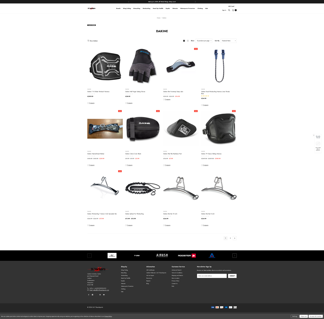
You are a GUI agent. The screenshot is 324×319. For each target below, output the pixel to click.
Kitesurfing (123, 273)
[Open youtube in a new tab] (104, 294)
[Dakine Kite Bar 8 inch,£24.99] (219, 189)
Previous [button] (129, 2)
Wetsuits (123, 283)
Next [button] (195, 2)
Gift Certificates (150, 270)
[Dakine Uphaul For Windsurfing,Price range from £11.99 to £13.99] (143, 189)
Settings (294, 316)
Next (235, 238)
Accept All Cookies (315, 316)
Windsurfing (124, 275)
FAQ (173, 286)
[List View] (188, 41)
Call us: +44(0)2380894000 (98, 288)
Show (192, 41)
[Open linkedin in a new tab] (92, 294)
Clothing (123, 289)
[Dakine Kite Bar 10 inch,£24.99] (181, 189)
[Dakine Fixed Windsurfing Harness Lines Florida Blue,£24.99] (219, 66)
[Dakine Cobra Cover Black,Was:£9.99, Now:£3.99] (143, 128)
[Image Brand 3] (162, 255)
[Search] (229, 10)
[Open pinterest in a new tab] (100, 294)
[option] (112, 255)
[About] (236, 6)
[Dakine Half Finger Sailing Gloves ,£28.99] (143, 66)
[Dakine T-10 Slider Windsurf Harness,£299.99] (105, 66)
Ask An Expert (150, 275)
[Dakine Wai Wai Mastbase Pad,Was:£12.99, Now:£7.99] (181, 128)
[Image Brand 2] (137, 255)
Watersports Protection (127, 286)
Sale (122, 292)
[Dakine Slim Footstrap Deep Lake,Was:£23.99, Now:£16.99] (181, 66)
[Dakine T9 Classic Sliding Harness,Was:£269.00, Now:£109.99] (219, 128)
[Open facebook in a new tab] (88, 294)
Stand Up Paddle (125, 278)
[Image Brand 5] (212, 255)
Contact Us (175, 283)
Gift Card (231, 6)
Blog (147, 283)
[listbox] (229, 41)
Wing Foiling (124, 270)
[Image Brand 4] (187, 255)
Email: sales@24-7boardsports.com (99, 290)
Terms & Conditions (177, 273)
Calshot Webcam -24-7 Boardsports (156, 273)
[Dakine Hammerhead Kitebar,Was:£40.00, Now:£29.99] (105, 128)
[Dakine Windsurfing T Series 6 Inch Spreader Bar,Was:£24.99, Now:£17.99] (105, 189)
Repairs (148, 281)
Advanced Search (176, 270)
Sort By (217, 41)
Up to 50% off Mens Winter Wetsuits (162, 2)
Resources (149, 278)
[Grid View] (184, 41)
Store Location (175, 278)
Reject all (304, 316)
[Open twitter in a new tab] (96, 294)
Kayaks (123, 281)
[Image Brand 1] (112, 255)
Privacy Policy (175, 281)
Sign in (224, 10)
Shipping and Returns (177, 275)
